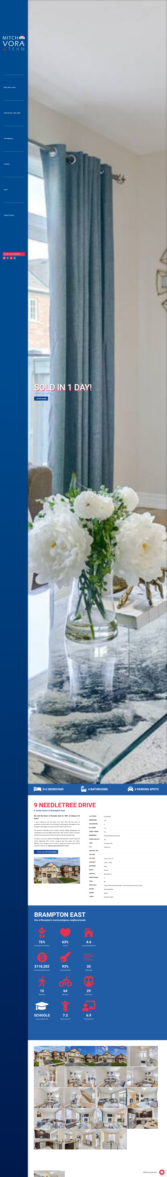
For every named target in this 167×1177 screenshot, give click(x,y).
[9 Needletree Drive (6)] (80, 1087)
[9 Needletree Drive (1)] (49, 1066)
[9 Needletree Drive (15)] (111, 1129)
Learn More (41, 398)
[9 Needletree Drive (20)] (142, 1149)
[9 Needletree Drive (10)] (80, 1108)
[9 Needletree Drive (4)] (142, 1066)
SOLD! (6, 190)
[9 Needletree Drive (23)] (111, 1170)
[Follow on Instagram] (4, 258)
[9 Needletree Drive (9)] (49, 1108)
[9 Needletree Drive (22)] (80, 1170)
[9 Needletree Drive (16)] (142, 1129)
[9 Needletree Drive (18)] (80, 1149)
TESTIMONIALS (8, 139)
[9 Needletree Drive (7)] (111, 1087)
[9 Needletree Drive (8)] (142, 1087)
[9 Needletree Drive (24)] (142, 1170)
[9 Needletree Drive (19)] (111, 1149)
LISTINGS (7, 164)
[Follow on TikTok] (11, 258)
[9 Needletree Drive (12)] (142, 1108)
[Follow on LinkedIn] (14, 258)
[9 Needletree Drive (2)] (80, 1066)
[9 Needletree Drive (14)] (80, 1129)
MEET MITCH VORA (10, 87)
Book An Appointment (47, 852)
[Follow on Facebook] (7, 258)
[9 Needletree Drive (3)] (111, 1066)
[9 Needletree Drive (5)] (49, 1087)
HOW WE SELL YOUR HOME (12, 113)
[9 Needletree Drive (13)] (49, 1129)
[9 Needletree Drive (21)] (49, 1170)
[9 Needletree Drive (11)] (111, 1108)
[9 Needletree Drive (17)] (49, 1149)
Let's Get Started (13, 254)
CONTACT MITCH (9, 215)
